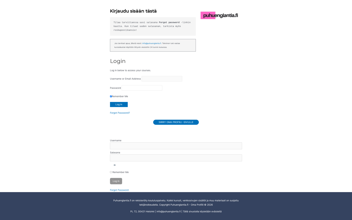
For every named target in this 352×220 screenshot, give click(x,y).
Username (115, 140)
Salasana (115, 152)
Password (115, 88)
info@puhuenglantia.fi (151, 43)
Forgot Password (119, 190)
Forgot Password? (120, 112)
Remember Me (120, 96)
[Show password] (114, 165)
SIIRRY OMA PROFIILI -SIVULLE (176, 122)
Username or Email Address (125, 78)
